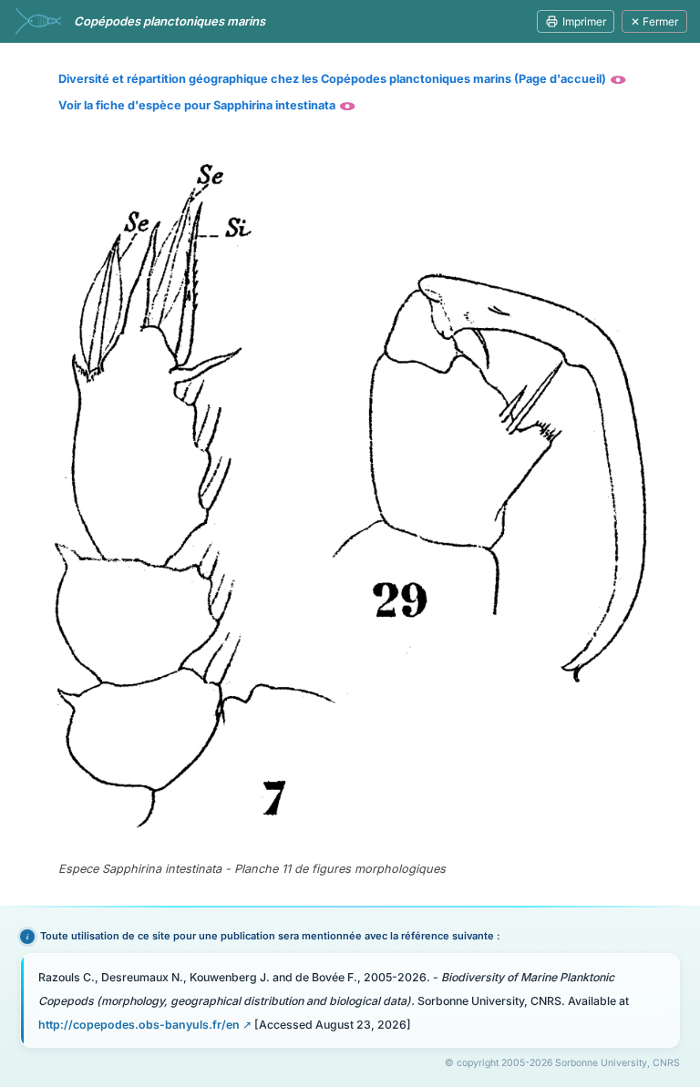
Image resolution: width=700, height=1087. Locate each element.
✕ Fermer (654, 21)
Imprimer (584, 21)
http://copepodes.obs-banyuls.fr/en (139, 1024)
